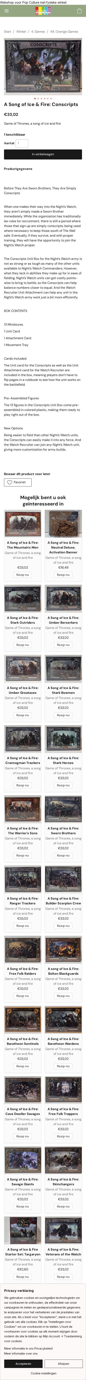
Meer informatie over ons (21, 1353)
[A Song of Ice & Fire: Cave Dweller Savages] (22, 1090)
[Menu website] (6, 10)
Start (7, 31)
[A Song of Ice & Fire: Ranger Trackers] (22, 879)
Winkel (21, 31)
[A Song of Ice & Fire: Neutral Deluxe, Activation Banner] (63, 524)
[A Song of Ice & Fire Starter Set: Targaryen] (22, 1230)
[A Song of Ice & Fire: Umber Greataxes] (22, 669)
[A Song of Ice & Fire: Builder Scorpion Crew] (63, 879)
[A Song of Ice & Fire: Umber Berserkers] (63, 599)
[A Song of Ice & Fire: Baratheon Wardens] (63, 1020)
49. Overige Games (64, 31)
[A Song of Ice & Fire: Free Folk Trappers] (63, 1090)
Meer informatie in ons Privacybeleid (28, 1348)
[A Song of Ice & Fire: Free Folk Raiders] (22, 950)
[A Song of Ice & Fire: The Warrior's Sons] (22, 809)
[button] (43, 11)
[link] (43, 1372)
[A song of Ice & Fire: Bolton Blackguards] (63, 950)
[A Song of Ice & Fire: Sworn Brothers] (63, 809)
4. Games (38, 31)
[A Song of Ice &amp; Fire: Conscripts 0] (43, 66)
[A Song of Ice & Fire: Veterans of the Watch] (63, 1230)
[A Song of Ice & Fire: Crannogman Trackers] (22, 739)
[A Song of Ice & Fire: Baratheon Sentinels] (22, 1020)
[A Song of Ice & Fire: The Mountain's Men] (22, 524)
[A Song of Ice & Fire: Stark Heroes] (63, 739)
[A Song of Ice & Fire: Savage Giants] (22, 1160)
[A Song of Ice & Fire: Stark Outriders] (22, 599)
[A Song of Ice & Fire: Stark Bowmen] (63, 669)
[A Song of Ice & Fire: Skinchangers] (63, 1160)
